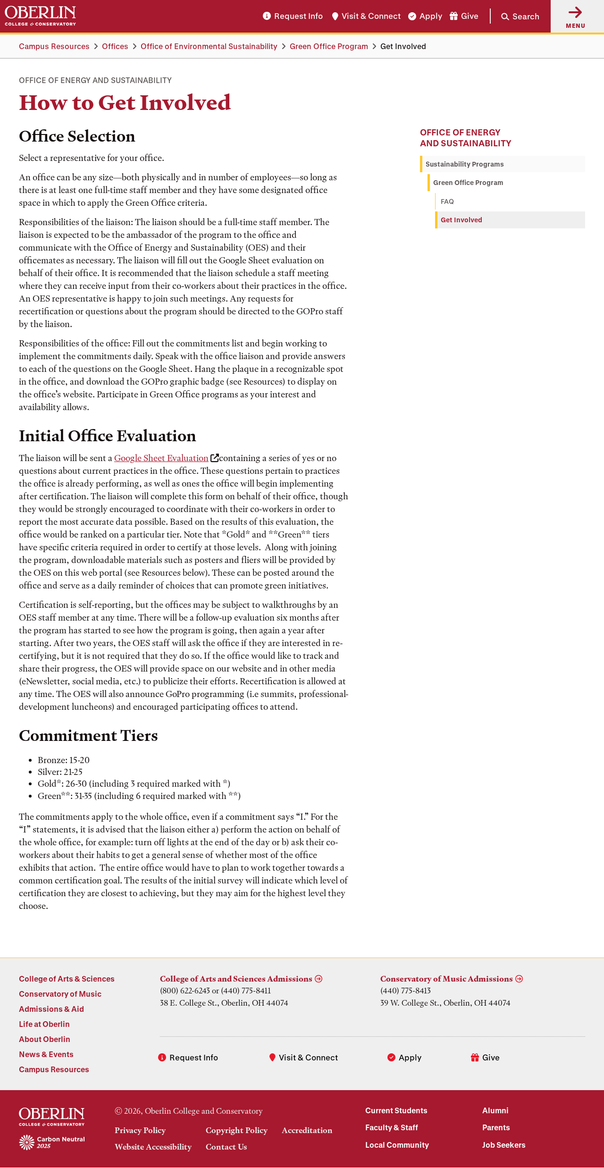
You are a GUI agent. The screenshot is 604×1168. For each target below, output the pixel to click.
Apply (430, 16)
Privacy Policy (140, 1130)
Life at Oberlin (44, 1023)
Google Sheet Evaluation (161, 458)
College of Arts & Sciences (67, 978)
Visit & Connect (371, 16)
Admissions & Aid (51, 1008)
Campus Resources (54, 46)
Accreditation (307, 1130)
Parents (496, 1127)
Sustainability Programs (465, 164)
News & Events (46, 1054)
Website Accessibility (153, 1146)
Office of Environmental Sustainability (209, 46)
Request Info (298, 16)
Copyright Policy (237, 1130)
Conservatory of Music (60, 993)
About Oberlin (44, 1038)
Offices (115, 46)
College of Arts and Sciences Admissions (236, 978)
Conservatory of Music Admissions (446, 978)
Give (469, 16)
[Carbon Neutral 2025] (51, 1142)
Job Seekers (504, 1144)
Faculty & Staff (391, 1127)
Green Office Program (329, 46)
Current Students (396, 1110)
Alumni (495, 1110)
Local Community (397, 1144)
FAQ (447, 201)
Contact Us (226, 1146)
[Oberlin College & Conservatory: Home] (40, 16)
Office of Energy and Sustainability (466, 137)
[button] (514, 16)
